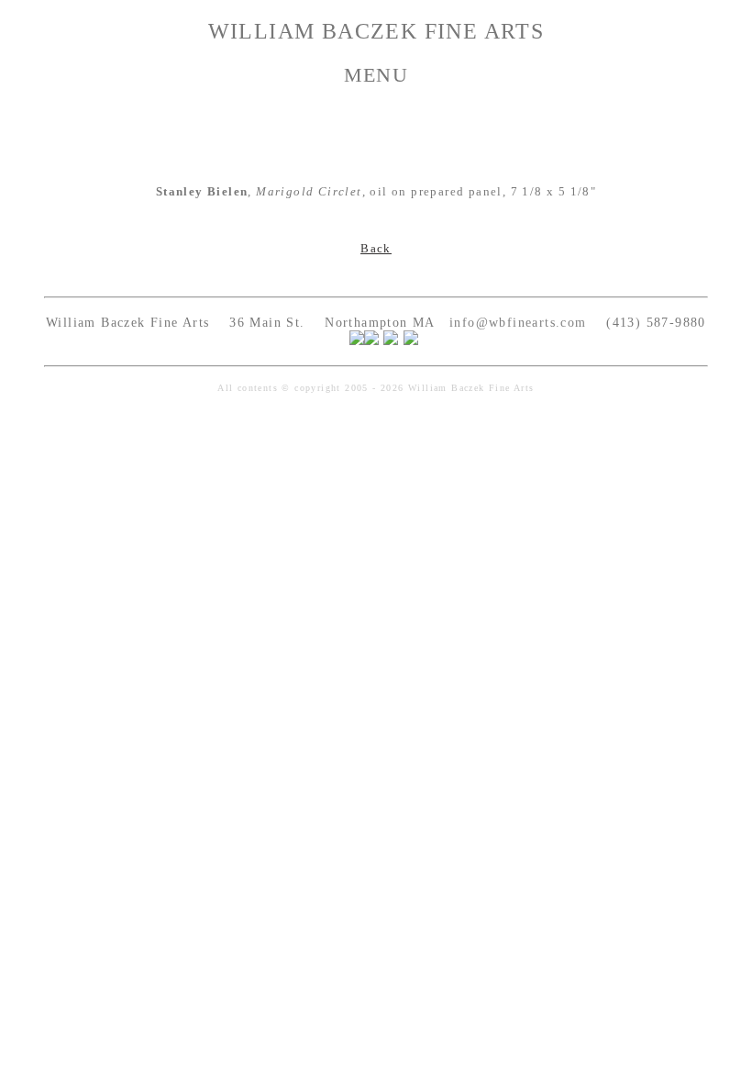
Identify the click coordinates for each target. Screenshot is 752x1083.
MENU (376, 74)
